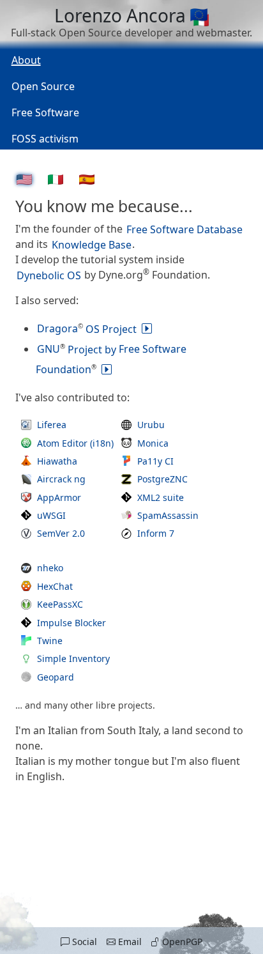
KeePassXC (60, 604)
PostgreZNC (162, 479)
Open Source (43, 86)
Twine (50, 641)
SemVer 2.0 (61, 533)
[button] (78, 942)
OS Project (87, 328)
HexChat (55, 586)
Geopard (55, 677)
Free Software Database (184, 229)
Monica (153, 443)
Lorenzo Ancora (122, 15)
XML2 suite (160, 497)
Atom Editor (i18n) (75, 443)
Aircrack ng (61, 479)
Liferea (51, 425)
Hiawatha (57, 461)
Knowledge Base (92, 244)
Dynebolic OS (49, 275)
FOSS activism (45, 139)
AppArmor (59, 497)
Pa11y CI (155, 461)
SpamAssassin (168, 515)
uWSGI (51, 515)
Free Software (45, 112)
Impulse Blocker (71, 623)
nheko (50, 568)
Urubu (151, 425)
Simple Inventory (73, 658)
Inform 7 (155, 533)
